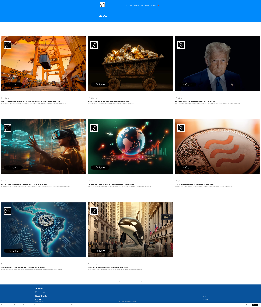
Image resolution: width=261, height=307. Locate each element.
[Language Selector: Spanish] (159, 6)
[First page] (119, 281)
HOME (204, 291)
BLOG (204, 296)
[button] (258, 27)
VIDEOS (204, 298)
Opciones (248, 305)
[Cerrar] (259, 305)
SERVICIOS (205, 294)
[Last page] (142, 281)
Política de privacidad (68, 305)
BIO (204, 293)
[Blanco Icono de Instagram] (35, 299)
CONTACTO (205, 299)
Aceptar (255, 305)
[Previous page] (122, 281)
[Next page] (139, 281)
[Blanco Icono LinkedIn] (37, 299)
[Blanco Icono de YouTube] (40, 299)
